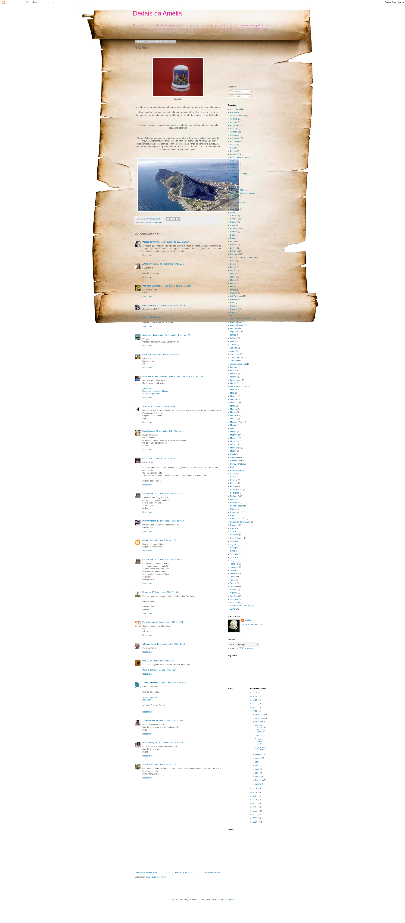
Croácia (233, 216)
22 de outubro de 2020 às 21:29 (173, 683)
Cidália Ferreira (149, 305)
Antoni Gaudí (235, 132)
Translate (249, 648)
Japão (233, 351)
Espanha (234, 254)
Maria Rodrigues (149, 742)
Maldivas (234, 402)
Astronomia (235, 138)
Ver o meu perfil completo (252, 624)
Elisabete (146, 354)
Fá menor (146, 592)
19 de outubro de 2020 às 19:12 (169, 622)
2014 (255, 807)
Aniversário (235, 125)
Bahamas (234, 148)
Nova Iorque (235, 461)
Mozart (233, 451)
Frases (233, 286)
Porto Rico (234, 493)
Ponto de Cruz (236, 490)
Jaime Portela (148, 720)
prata (232, 499)
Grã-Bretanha (157, 223)
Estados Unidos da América (242, 257)
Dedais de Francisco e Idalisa (155, 391)
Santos (233, 532)
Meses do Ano (236, 422)
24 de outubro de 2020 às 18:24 (172, 742)
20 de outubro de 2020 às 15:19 (171, 644)
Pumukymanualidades (152, 286)
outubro (258, 722)
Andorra (233, 119)
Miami (232, 428)
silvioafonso (147, 494)
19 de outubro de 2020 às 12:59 (162, 540)
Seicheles (234, 535)
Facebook (161, 670)
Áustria (233, 145)
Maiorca (233, 396)
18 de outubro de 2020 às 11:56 (166, 406)
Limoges (234, 374)
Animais (233, 122)
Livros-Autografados (151, 394)
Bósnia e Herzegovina (239, 158)
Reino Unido (235, 512)
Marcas (233, 412)
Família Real (235, 270)
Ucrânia (233, 590)
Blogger (230, 899)
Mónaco (233, 444)
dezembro (259, 714)
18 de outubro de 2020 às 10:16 (165, 354)
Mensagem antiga (212, 872)
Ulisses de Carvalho (151, 242)
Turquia (233, 586)
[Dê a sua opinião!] (170, 219)
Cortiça (233, 206)
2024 (255, 696)
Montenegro (235, 448)
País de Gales (236, 470)
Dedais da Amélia (157, 13)
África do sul (235, 109)
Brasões (233, 164)
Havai (232, 306)
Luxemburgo (235, 380)
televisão (234, 573)
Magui (145, 540)
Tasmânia (234, 570)
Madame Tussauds (238, 386)
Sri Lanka (234, 554)
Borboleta (234, 154)
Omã (232, 467)
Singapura (234, 548)
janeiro (258, 784)
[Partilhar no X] (173, 219)
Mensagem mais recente (146, 872)
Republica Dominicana (240, 522)
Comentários (237, 96)
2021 (255, 707)
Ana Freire (147, 406)
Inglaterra (234, 332)
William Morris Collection (241, 606)
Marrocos (234, 415)
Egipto (233, 241)
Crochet (233, 219)
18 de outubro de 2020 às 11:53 (189, 376)
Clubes (233, 183)
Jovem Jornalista (150, 683)
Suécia (233, 557)
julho (257, 762)
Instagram (171, 670)
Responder (147, 255)
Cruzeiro (234, 222)
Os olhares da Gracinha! (153, 335)
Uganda (233, 593)
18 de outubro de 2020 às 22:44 (168, 494)
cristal (232, 212)
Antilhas (233, 128)
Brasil (232, 161)
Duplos (233, 238)
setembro (259, 754)
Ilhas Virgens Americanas (241, 319)
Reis (232, 515)
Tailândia (234, 564)
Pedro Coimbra (149, 521)
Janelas (233, 348)
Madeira (233, 390)
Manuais (234, 409)
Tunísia (233, 583)
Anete (145, 764)
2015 (255, 803)
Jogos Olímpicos (237, 357)
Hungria (233, 312)
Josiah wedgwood (238, 364)
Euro (232, 264)
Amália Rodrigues (238, 116)
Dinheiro (234, 232)
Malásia (233, 399)
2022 (255, 704)
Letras (233, 370)
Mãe (232, 393)
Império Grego (236, 322)
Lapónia (233, 367)
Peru (232, 477)
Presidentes (235, 502)
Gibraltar (147, 223)
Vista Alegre (235, 603)
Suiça (232, 560)
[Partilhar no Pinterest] (179, 219)
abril (257, 773)
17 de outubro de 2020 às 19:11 (170, 264)
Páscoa (233, 473)
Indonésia (234, 328)
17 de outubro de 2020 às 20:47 (177, 286)
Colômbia (234, 196)
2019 (255, 788)
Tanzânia (234, 567)
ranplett (206, 899)
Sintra (232, 551)
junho (258, 765)
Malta (232, 406)
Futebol (233, 290)
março (258, 776)
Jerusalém (234, 354)
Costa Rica (235, 209)
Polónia (233, 486)
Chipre (233, 180)
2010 (255, 822)
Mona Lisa (234, 441)
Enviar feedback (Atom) (156, 877)
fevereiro (259, 780)
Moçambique (235, 435)
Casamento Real (237, 174)
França (233, 283)
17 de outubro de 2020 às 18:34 (175, 242)
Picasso (233, 483)
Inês (144, 661)
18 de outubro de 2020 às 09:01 (179, 335)
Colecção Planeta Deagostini (242, 193)
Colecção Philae (237, 190)
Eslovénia (234, 251)
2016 (255, 800)
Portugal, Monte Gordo (258, 741)
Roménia (234, 525)
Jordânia (234, 361)
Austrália (234, 141)
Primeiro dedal (236, 506)
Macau (233, 383)
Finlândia (234, 274)
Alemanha (234, 112)
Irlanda (233, 335)
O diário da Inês (149, 670)
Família (233, 267)
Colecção (234, 186)
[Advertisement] (178, 847)
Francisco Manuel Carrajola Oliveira (158, 376)
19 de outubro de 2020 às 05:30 (170, 521)
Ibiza (232, 316)
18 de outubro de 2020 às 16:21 (170, 431)
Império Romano (237, 325)
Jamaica (233, 344)
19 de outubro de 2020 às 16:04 (165, 592)
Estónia (233, 261)
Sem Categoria (236, 538)
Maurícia (234, 419)
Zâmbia (233, 609)
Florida (233, 280)
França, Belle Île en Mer (260, 748)
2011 (255, 818)
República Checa (237, 519)
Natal (232, 454)
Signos (233, 544)
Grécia (233, 299)
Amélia (248, 620)
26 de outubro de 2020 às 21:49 (162, 764)
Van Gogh (234, 596)
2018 (255, 792)
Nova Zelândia (236, 464)
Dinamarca (235, 228)
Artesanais (234, 135)
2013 (255, 811)
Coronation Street (237, 203)
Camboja (234, 167)
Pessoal (233, 480)
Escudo (233, 248)
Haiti (232, 303)
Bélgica (233, 151)
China (232, 177)
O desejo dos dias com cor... (154, 317)
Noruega (234, 457)
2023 (255, 700)
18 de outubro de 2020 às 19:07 (161, 458)
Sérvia (233, 541)
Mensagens (236, 91)
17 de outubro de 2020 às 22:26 (171, 305)
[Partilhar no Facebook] (176, 219)
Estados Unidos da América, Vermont (260, 728)
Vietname (234, 599)
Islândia (233, 338)
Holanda (234, 309)
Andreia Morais (149, 264)
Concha (233, 199)
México (233, 425)
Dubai (232, 235)
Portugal (233, 496)
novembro (259, 718)
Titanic (233, 577)
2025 (255, 692)
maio (257, 769)
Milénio (233, 432)
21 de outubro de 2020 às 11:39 (160, 661)
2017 (255, 796)
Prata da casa (148, 622)
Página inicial (181, 872)
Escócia (233, 245)
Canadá (233, 170)
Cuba (232, 225)
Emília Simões (148, 431)
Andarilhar (146, 388)
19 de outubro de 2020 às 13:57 (168, 560)
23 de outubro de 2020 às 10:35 (169, 720)
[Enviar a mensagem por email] (167, 219)
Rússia (233, 528)
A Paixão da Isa (149, 644)
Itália (232, 341)
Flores (233, 277)
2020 (255, 711)
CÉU (144, 458)
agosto (258, 758)
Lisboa (233, 377)
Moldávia (234, 438)
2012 (255, 814)
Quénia (233, 509)
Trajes (233, 580)
